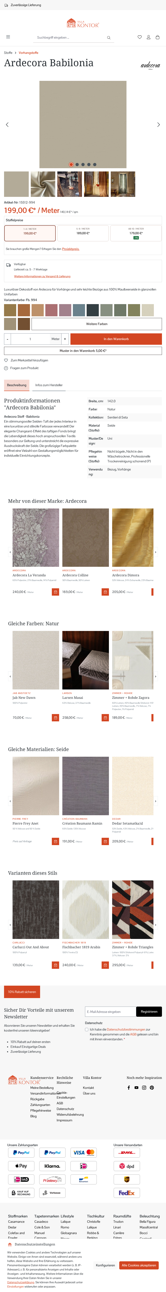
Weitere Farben (96, 324)
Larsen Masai (72, 697)
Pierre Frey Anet (25, 823)
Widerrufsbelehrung (70, 1114)
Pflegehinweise (40, 1110)
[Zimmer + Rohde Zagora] (135, 660)
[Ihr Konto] (148, 37)
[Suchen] (109, 37)
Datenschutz (65, 1109)
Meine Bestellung (42, 1088)
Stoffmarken (18, 1216)
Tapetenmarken (46, 1216)
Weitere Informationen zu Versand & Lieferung (42, 276)
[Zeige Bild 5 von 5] (94, 164)
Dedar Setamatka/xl (127, 823)
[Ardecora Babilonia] (83, 124)
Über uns (89, 1093)
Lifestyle (67, 1216)
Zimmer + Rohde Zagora (130, 697)
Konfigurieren (105, 1265)
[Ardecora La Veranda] (36, 537)
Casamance (16, 1221)
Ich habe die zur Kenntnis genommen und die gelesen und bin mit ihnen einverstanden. (124, 1034)
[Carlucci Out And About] (36, 909)
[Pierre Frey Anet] (36, 786)
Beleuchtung (150, 1216)
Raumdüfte (122, 1216)
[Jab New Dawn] (36, 660)
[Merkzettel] (139, 37)
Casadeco (41, 1221)
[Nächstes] (159, 124)
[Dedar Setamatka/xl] (135, 786)
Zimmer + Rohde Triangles (132, 947)
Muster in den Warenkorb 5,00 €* (83, 351)
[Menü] (8, 37)
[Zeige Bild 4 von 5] (88, 164)
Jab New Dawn (24, 697)
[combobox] (68, 37)
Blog (33, 1116)
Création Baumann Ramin (82, 823)
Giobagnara (69, 1233)
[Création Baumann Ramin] (85, 786)
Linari (117, 1227)
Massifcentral (149, 1227)
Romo (65, 1227)
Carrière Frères (118, 1235)
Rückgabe (37, 1099)
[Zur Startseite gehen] (83, 22)
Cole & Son (42, 1227)
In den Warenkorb (116, 339)
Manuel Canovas (40, 1235)
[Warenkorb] (157, 37)
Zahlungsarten (40, 1105)
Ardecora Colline (75, 575)
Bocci (143, 1233)
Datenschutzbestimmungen (126, 1029)
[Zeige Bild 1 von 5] (71, 164)
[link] (129, 1087)
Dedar (12, 1227)
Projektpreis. (70, 249)
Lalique (65, 1221)
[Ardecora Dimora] (135, 537)
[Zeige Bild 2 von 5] (77, 164)
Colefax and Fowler (16, 1235)
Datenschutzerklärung (20, 1282)
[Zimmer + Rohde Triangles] (135, 909)
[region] (83, 139)
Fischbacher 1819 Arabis (81, 947)
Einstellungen (15, 1286)
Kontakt (88, 1088)
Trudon (118, 1221)
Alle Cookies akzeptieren (139, 1265)
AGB (133, 1034)
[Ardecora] (150, 66)
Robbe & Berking (93, 1235)
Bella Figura (147, 1221)
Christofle (93, 1221)
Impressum (64, 1120)
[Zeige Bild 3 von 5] (83, 164)
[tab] (16, 385)
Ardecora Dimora (125, 575)
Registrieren (149, 1011)
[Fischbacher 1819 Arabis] (85, 909)
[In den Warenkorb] (55, 592)
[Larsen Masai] (85, 660)
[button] (21, 368)
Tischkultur (95, 1216)
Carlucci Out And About (31, 947)
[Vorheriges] (7, 124)
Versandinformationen (45, 1093)
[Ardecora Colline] (85, 537)
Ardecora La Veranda (29, 575)
